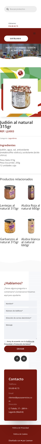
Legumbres (20, 47)
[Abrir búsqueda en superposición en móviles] (20, 9)
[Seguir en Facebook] (17, 359)
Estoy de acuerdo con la (19, 342)
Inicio (9, 47)
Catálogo (15, 39)
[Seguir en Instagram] (24, 359)
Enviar (20, 349)
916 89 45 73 (13, 26)
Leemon (29, 440)
